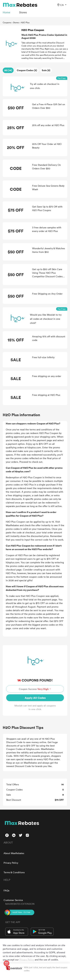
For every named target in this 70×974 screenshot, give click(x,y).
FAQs (6, 890)
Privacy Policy (11, 862)
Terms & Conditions (14, 872)
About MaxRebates (14, 853)
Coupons (7, 22)
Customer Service (13, 900)
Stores (16, 22)
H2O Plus (25, 22)
